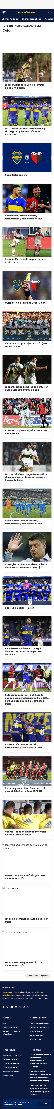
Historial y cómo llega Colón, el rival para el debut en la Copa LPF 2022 (25, 790)
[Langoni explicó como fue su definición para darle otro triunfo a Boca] (27, 369)
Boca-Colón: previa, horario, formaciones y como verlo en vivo (23, 217)
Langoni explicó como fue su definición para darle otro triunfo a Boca (26, 388)
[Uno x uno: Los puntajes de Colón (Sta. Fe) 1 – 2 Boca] (27, 326)
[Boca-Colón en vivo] (27, 157)
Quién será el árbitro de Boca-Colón (25, 302)
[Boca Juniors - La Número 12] (27, 12)
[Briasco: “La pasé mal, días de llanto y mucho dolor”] (27, 413)
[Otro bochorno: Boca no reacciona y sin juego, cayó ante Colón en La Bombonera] (27, 111)
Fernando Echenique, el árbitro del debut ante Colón (24, 964)
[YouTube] (11, 1007)
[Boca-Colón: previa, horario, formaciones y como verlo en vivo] (27, 198)
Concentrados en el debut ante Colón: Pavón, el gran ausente (26, 833)
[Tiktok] (24, 1007)
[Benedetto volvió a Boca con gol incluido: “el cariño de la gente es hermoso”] (27, 631)
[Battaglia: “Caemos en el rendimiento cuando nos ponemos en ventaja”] (27, 547)
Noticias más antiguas (37, 976)
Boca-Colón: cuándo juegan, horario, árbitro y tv (26, 261)
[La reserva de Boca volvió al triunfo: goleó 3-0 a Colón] (27, 67)
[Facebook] (4, 1007)
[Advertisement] (27, 4)
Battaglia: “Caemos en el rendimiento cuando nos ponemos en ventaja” (26, 566)
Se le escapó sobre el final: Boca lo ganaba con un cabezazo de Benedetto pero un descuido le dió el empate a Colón (27, 699)
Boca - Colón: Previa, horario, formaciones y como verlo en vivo (23, 746)
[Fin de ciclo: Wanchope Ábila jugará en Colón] (27, 901)
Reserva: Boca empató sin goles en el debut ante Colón (25, 877)
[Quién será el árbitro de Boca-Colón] (27, 285)
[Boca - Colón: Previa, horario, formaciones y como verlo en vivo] (27, 727)
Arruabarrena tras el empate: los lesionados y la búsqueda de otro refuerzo (40, 1060)
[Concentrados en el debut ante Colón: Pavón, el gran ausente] (27, 814)
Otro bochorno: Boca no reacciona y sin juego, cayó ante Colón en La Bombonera (25, 131)
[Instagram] (20, 1007)
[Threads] (28, 1007)
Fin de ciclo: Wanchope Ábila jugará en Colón (26, 920)
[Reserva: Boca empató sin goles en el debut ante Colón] (27, 858)
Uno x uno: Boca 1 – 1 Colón (19, 607)
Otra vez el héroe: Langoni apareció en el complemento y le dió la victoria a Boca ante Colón (26, 477)
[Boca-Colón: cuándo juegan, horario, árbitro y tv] (27, 242)
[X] (7, 1007)
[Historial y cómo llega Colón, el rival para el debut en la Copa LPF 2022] (27, 771)
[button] (44, 1104)
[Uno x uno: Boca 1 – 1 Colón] (27, 590)
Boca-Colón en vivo (16, 175)
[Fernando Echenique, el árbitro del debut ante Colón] (27, 945)
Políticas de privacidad (13, 1105)
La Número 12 (9, 992)
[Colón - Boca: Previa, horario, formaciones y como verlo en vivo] (27, 503)
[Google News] (16, 1007)
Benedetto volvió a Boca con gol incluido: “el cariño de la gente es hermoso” (23, 651)
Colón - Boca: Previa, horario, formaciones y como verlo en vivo (23, 522)
